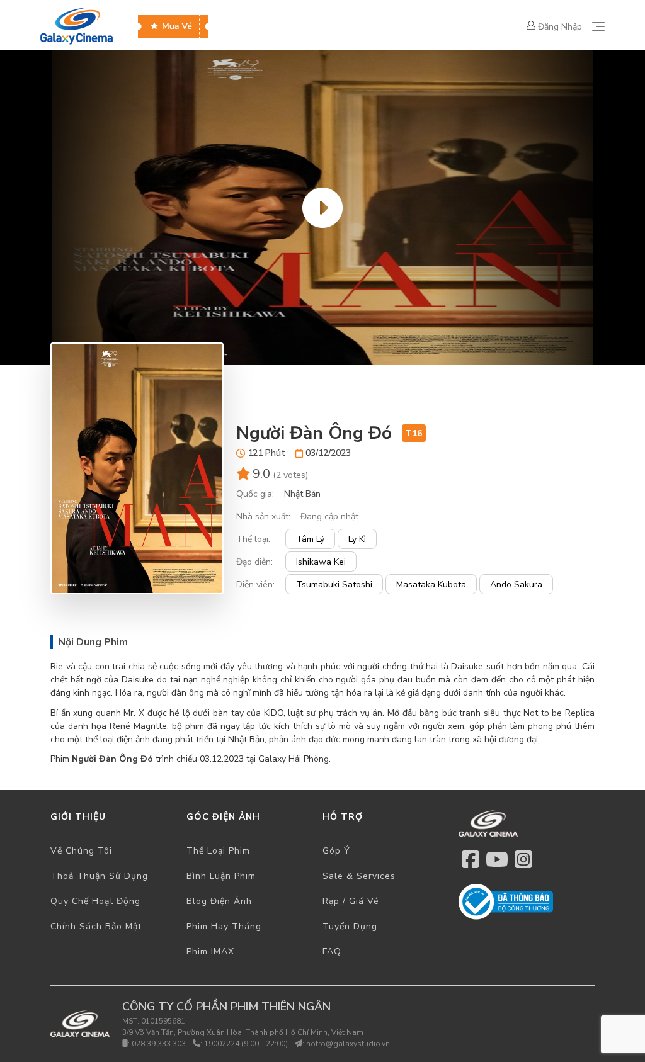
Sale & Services (359, 876)
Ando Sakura (516, 584)
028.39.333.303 (159, 1044)
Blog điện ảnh (219, 901)
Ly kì (357, 539)
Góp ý (336, 851)
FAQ (331, 951)
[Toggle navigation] (598, 26)
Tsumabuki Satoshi (334, 584)
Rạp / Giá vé (350, 901)
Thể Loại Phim (218, 851)
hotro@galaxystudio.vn (348, 1044)
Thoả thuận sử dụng (99, 876)
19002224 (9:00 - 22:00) (246, 1044)
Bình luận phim (221, 876)
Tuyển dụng (349, 926)
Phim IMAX (210, 951)
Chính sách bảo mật (96, 926)
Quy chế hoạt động (95, 901)
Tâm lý (310, 539)
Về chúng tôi (81, 851)
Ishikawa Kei (321, 562)
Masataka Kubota (431, 584)
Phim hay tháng (223, 926)
